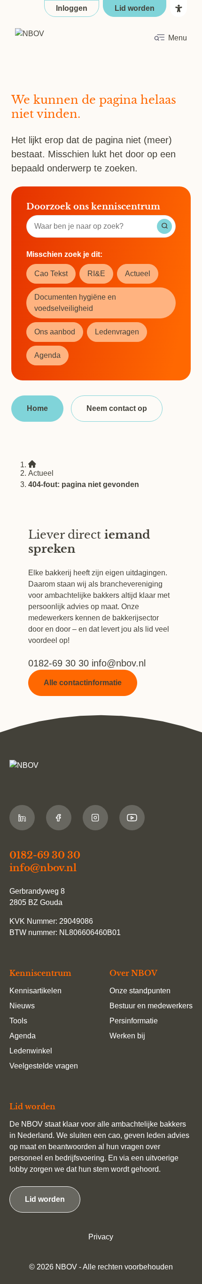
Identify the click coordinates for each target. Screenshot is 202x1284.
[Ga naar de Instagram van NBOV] (95, 817)
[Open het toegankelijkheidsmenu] (178, 8)
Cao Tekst (51, 274)
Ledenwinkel (30, 1051)
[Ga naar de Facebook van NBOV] (58, 817)
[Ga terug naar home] (59, 38)
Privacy (100, 1237)
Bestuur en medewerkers (151, 1006)
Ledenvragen (117, 332)
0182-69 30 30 (60, 663)
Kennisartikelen (35, 991)
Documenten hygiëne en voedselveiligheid (75, 302)
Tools (18, 1021)
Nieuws (22, 1006)
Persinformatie (133, 1021)
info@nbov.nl (119, 663)
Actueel (137, 274)
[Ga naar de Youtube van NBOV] (132, 817)
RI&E (96, 274)
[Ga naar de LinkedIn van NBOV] (22, 817)
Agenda (47, 355)
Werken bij (127, 1036)
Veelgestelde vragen (43, 1066)
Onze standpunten (140, 991)
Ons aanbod (54, 332)
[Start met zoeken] (164, 226)
